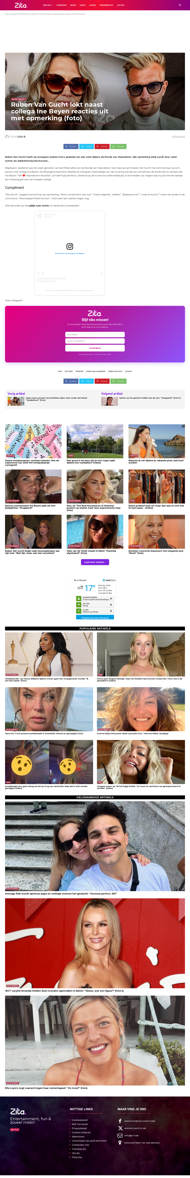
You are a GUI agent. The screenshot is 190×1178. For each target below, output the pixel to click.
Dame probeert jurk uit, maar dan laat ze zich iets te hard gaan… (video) (156, 507)
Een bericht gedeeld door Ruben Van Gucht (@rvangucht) (69, 290)
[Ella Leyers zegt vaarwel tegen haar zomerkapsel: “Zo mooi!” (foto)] (95, 1041)
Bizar (100, 675)
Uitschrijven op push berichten (89, 1140)
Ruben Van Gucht (115, 371)
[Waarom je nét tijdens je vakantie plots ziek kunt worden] (156, 441)
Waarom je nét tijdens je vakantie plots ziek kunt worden (156, 461)
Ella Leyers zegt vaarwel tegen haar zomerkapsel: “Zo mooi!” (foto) (46, 1088)
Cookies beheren (81, 1132)
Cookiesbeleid (80, 1120)
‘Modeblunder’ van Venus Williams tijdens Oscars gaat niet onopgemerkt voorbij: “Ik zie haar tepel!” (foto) (46, 680)
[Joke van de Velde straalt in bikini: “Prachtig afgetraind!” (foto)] (95, 532)
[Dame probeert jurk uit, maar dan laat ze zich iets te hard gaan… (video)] (156, 486)
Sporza (128, 371)
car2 (60, 371)
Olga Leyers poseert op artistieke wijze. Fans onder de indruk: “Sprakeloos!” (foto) (56, 399)
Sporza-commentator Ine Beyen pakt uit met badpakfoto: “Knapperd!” (30, 507)
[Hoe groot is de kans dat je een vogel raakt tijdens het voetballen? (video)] (95, 441)
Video (71, 455)
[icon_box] (136, 1121)
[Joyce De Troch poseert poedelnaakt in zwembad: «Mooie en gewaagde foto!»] (49, 709)
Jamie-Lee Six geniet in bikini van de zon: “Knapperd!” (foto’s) (150, 398)
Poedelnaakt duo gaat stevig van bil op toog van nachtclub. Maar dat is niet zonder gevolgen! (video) (46, 787)
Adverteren (78, 1136)
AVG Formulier (80, 1124)
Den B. (22, 136)
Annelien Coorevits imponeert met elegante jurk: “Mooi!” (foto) (156, 552)
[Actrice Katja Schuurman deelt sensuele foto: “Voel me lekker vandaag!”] (141, 709)
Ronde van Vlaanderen (95, 371)
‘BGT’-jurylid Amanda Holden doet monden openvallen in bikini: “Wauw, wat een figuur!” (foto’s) (64, 990)
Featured (69, 371)
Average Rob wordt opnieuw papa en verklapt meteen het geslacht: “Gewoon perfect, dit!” (61, 893)
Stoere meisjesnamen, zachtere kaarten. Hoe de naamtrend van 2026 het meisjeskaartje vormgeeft (32, 462)
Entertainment (24, 14)
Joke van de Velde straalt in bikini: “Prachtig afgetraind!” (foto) (91, 552)
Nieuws (14, 14)
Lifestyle (10, 455)
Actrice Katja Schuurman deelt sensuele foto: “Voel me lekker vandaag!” (133, 733)
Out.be (76, 1153)
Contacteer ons (80, 1144)
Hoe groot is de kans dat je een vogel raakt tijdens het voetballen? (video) (91, 461)
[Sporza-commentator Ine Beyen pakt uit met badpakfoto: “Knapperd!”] (33, 486)
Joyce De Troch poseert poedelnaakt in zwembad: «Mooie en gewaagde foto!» (44, 733)
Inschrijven (95, 348)
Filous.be (77, 1157)
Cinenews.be (79, 1148)
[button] (180, 5)
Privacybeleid (79, 1128)
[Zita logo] (21, 5)
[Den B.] (7, 137)
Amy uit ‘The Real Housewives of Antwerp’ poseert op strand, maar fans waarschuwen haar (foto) (94, 508)
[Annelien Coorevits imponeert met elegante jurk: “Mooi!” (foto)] (156, 532)
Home (7, 14)
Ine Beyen (79, 371)
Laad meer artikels (94, 562)
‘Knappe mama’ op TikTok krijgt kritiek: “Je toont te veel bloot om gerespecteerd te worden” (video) (139, 787)
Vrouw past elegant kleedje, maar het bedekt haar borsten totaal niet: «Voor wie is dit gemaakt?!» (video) (139, 680)
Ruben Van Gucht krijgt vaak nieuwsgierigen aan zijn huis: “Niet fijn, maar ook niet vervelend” (32, 552)
